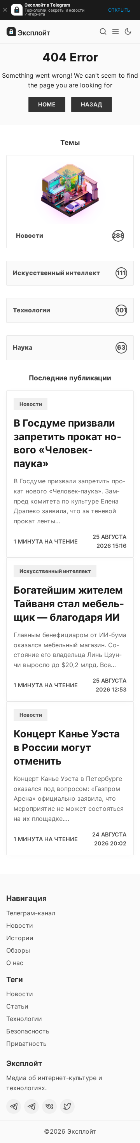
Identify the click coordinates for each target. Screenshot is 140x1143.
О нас (14, 963)
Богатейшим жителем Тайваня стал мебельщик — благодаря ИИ (69, 603)
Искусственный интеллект (55, 571)
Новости (30, 404)
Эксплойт (81, 1131)
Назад (91, 104)
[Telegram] (13, 1106)
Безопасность (27, 1031)
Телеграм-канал (30, 913)
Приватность (26, 1043)
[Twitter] (67, 1106)
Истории (19, 938)
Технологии (24, 1019)
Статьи (17, 1006)
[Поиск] (103, 31)
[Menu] (115, 31)
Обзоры (18, 950)
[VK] (49, 1106)
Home (47, 104)
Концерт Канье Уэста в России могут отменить (67, 747)
